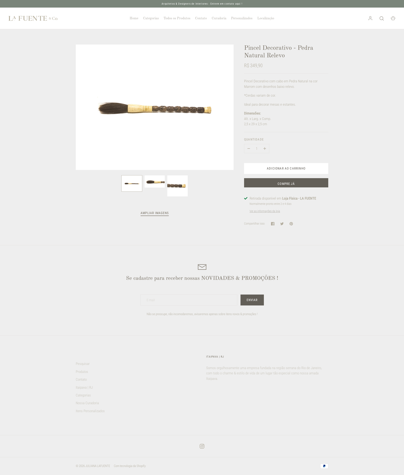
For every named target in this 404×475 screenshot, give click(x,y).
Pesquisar (83, 364)
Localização (265, 18)
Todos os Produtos (176, 18)
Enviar (252, 300)
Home (134, 18)
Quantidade (254, 139)
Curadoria (219, 18)
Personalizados (241, 18)
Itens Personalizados (90, 411)
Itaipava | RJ (84, 387)
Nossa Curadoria (87, 403)
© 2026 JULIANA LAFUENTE (93, 466)
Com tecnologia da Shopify (130, 466)
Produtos (82, 372)
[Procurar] (381, 18)
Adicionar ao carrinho (286, 168)
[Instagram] (202, 446)
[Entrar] (370, 18)
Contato (201, 18)
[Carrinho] (393, 18)
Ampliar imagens (155, 213)
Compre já (286, 184)
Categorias (151, 18)
